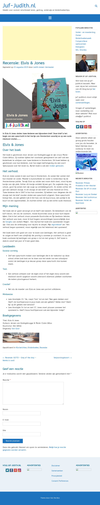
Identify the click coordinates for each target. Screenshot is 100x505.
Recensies (43, 348)
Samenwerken (57, 471)
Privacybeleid (57, 476)
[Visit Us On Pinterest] (86, 128)
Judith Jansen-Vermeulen (43, 67)
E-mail (6, 420)
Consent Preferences (60, 481)
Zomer (78, 35)
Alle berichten (21, 348)
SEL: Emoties (81, 50)
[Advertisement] (37, 43)
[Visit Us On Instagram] (90, 128)
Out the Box (55, 498)
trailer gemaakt (56, 166)
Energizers (80, 47)
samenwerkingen (83, 103)
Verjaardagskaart (63, 358)
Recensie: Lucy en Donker (86, 194)
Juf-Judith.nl (19, 6)
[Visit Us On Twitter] (78, 128)
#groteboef (57, 225)
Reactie (7, 380)
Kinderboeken (33, 348)
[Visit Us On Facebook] (82, 128)
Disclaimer (56, 466)
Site (4, 430)
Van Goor (16, 329)
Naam (5, 409)
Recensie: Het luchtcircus (86, 197)
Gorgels (8, 222)
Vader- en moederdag (85, 32)
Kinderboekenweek (83, 38)
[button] (50, 18)
